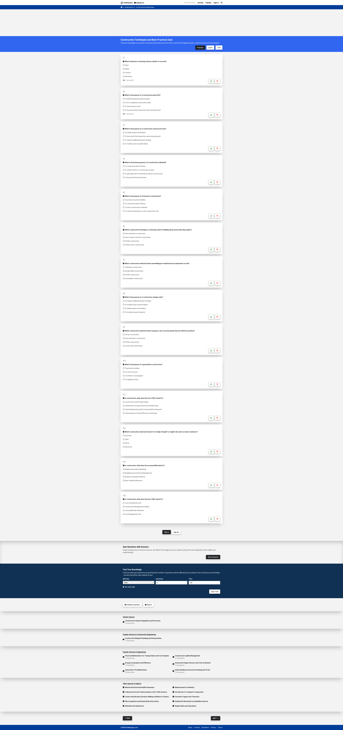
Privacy (213, 727)
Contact (197, 727)
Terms (220, 727)
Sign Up (176, 532)
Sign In (166, 532)
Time (190, 579)
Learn (210, 47)
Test (219, 47)
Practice (200, 47)
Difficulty (126, 579)
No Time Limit (130, 587)
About (190, 727)
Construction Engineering (145, 7)
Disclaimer (205, 727)
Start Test (214, 592)
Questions (159, 579)
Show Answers (213, 557)
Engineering (129, 7)
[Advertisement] (171, 22)
